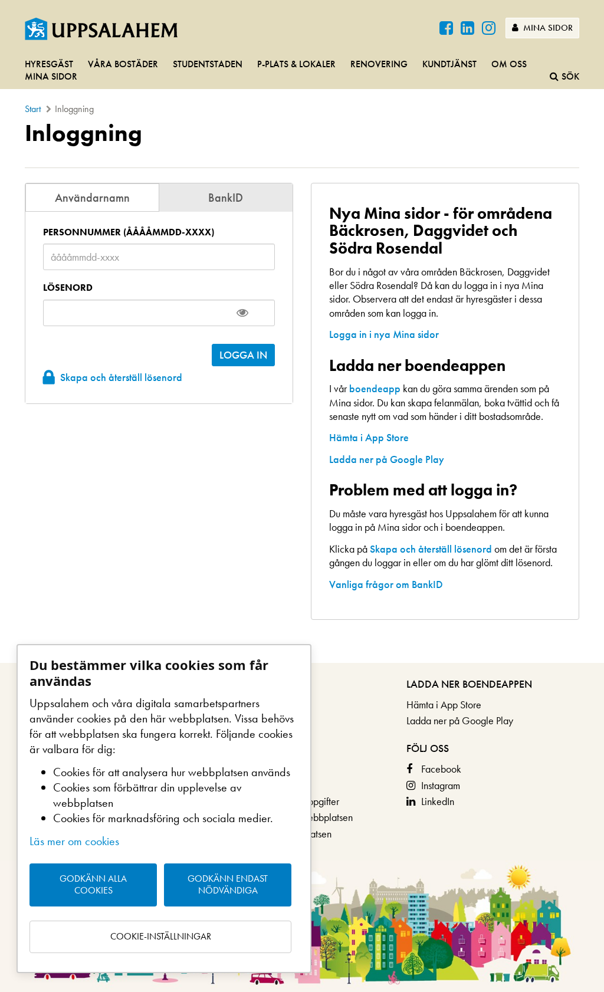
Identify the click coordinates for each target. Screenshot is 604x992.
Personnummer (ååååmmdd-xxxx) (128, 232)
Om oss (509, 64)
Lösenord (68, 288)
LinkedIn (437, 801)
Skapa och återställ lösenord (121, 377)
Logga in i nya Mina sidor (384, 334)
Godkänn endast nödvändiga (228, 884)
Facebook (441, 769)
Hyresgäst (49, 64)
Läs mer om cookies (74, 841)
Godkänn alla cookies (93, 884)
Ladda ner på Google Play (386, 459)
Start (33, 109)
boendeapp (375, 388)
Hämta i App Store (369, 437)
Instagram (440, 785)
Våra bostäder (123, 64)
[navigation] (302, 71)
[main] (302, 391)
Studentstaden (207, 64)
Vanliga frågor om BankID (386, 584)
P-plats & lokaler (296, 64)
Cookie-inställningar (160, 936)
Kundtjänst (449, 64)
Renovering (379, 64)
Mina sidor (547, 28)
